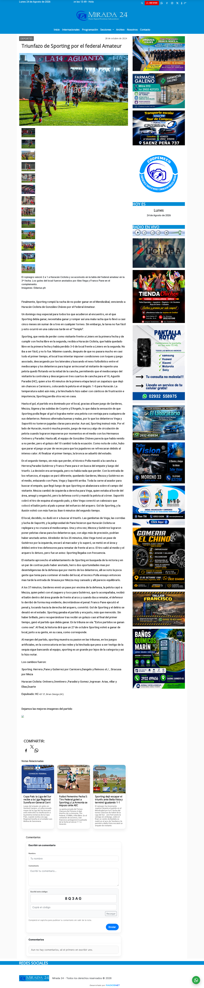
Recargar (110, 913)
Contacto (145, 29)
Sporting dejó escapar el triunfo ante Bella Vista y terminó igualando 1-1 (109, 799)
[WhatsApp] (161, 3)
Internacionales (71, 29)
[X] (177, 3)
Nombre (32, 853)
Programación (90, 29)
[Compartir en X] (32, 747)
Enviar (112, 927)
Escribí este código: (39, 892)
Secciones (106, 29)
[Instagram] (172, 3)
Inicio (57, 29)
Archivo (120, 29)
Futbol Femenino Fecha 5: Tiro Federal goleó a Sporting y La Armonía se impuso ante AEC (73, 801)
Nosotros (132, 29)
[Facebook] (166, 3)
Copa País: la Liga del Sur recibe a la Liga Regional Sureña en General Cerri (37, 799)
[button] (142, 3)
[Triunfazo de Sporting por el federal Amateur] (28, 132)
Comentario (34, 866)
